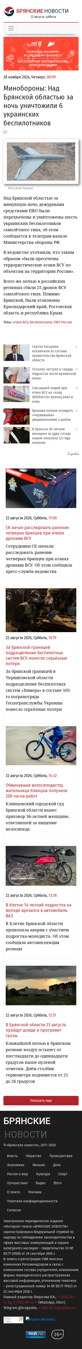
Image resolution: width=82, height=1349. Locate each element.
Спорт (62, 1174)
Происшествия (60, 1156)
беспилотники (41, 322)
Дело (57, 1165)
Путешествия (17, 1183)
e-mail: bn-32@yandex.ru (56, 1308)
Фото (58, 1183)
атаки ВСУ (20, 322)
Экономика (15, 1165)
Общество (33, 1156)
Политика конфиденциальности (32, 1201)
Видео (40, 1183)
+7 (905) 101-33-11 (25, 1302)
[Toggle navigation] (11, 28)
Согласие (14, 1210)
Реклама (34, 1192)
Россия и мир (17, 1174)
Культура (43, 1174)
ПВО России (63, 322)
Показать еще (41, 1100)
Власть (12, 1156)
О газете (13, 1192)
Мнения (39, 1165)
